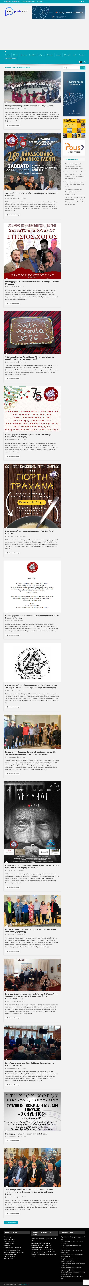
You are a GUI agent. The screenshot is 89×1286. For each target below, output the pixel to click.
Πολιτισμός (67, 55)
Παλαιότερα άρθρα (11, 1222)
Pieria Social (22, 108)
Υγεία (74, 55)
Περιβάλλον (32, 55)
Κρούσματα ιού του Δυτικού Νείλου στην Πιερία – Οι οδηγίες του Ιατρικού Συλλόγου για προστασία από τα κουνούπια (75, 175)
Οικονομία (24, 55)
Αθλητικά (41, 55)
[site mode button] (80, 62)
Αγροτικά (58, 55)
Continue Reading (14, 125)
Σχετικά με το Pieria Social (28, 1)
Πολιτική (15, 55)
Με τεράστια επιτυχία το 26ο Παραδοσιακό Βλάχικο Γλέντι (29, 106)
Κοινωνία (7, 55)
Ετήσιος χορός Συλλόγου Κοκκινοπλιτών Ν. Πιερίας (26, 1134)
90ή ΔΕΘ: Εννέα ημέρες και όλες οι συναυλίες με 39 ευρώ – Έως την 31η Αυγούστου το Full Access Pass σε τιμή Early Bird (75, 201)
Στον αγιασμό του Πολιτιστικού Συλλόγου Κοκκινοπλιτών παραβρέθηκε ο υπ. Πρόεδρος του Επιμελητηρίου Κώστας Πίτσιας (29, 1192)
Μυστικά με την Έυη (10, 58)
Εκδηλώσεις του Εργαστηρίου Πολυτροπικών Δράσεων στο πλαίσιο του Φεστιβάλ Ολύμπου (74, 166)
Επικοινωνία (40, 1)
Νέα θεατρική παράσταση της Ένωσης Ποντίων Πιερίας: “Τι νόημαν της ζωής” (73, 192)
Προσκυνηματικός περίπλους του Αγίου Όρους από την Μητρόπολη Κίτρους (74, 184)
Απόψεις (81, 55)
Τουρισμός (50, 55)
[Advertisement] (44, 35)
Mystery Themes (25, 1284)
